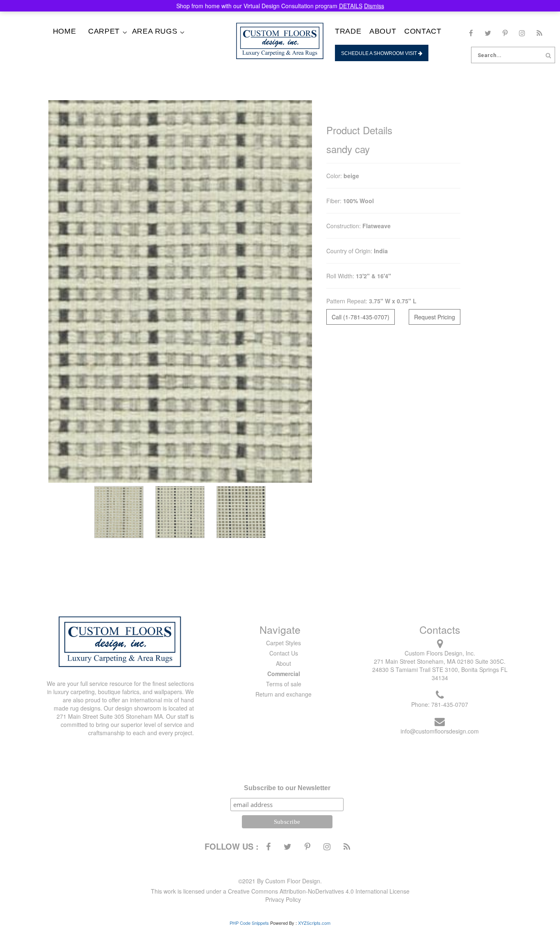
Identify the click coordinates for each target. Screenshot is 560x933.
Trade (348, 31)
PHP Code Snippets (249, 922)
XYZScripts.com (314, 922)
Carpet (104, 31)
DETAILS (350, 6)
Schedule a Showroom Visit (379, 53)
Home (64, 31)
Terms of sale (283, 684)
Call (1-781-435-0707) (360, 317)
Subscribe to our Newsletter (287, 787)
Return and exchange (283, 694)
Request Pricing (434, 317)
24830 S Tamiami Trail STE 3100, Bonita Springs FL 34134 (440, 673)
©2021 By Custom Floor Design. (280, 881)
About (382, 31)
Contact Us (283, 653)
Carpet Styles (283, 643)
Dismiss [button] (374, 6)
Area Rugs (154, 31)
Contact (422, 31)
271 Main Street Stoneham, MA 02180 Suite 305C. (439, 661)
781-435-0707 (449, 704)
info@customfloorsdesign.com (440, 731)
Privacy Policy (283, 899)
